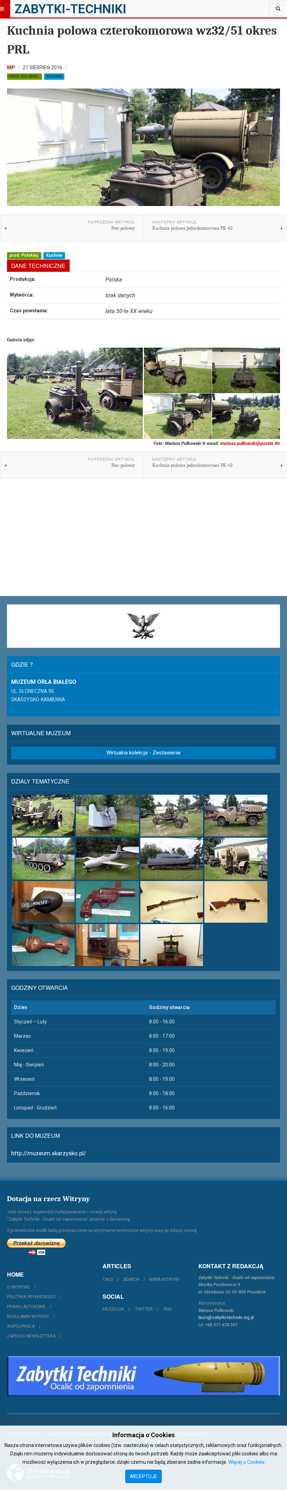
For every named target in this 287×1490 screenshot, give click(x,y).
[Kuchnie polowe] (235, 859)
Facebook (113, 1309)
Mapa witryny (164, 1279)
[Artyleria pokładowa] (107, 816)
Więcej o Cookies (246, 1462)
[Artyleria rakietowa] (235, 816)
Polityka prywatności (31, 1296)
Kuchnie (54, 76)
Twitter (144, 1309)
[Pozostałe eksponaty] (171, 945)
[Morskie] (171, 859)
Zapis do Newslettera (31, 1336)
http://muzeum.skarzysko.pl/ (48, 1153)
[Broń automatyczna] (235, 902)
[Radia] (107, 945)
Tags (108, 1279)
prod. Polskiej (24, 76)
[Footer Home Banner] (143, 1376)
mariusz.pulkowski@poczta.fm (250, 443)
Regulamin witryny (28, 1316)
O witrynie (18, 1287)
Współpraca (21, 1326)
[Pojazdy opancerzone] (43, 859)
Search (131, 1279)
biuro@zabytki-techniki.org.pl (226, 1317)
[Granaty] (43, 902)
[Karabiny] (171, 902)
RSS (168, 1309)
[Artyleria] (43, 816)
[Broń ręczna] (107, 902)
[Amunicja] (43, 945)
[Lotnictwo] (107, 859)
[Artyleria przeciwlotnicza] (171, 816)
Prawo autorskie (26, 1306)
